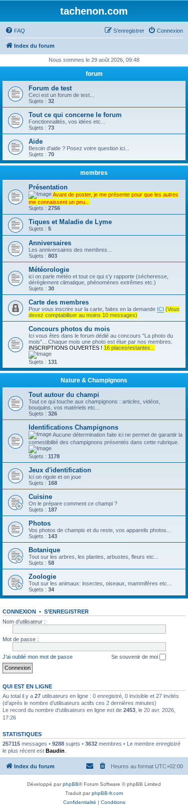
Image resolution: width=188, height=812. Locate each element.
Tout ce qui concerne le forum (75, 115)
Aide (36, 141)
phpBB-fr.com (107, 793)
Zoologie (42, 576)
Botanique (44, 550)
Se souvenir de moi (135, 657)
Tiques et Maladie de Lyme (70, 222)
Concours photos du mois (69, 329)
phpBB (71, 784)
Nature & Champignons (94, 380)
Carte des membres (59, 302)
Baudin (55, 751)
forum (94, 73)
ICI (160, 309)
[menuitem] (15, 31)
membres (94, 172)
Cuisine (40, 496)
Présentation (48, 187)
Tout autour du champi (64, 394)
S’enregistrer (66, 611)
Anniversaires (50, 243)
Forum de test (50, 88)
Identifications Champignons (73, 427)
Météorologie (49, 269)
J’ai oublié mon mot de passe (38, 657)
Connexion (19, 611)
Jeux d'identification (60, 470)
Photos (40, 523)
